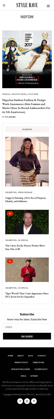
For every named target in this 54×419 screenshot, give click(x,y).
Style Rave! (33, 94)
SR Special (23, 240)
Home (10, 356)
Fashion (6, 94)
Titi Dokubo (10, 117)
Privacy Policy (21, 362)
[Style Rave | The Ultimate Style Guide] (27, 5)
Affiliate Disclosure (20, 369)
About (21, 356)
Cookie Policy (40, 369)
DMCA (23, 376)
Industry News (18, 94)
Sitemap (34, 376)
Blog (30, 356)
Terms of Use (38, 362)
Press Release (25, 192)
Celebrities (11, 192)
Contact (42, 356)
